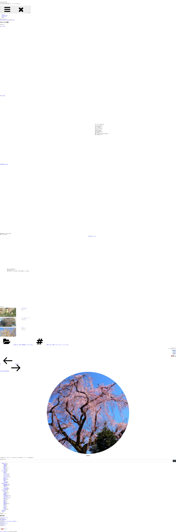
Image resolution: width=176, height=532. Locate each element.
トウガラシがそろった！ (4, 517)
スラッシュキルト (7, 476)
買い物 (5, 501)
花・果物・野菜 (6, 495)
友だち (67, 344)
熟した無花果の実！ (3, 519)
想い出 (5, 508)
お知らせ (3, 510)
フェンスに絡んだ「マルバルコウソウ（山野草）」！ (9, 521)
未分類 (3, 511)
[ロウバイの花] (69, 60)
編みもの (5, 479)
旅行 (4, 500)
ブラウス (56, 344)
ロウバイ (60, 344)
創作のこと (4, 463)
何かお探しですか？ (3, 459)
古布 (4, 486)
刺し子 (5, 477)
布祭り (3, 17)
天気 (4, 505)
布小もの (31, 344)
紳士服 (5, 465)
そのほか (5, 509)
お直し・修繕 (6, 488)
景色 (4, 504)
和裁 (4, 472)
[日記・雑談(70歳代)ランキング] (173, 356)
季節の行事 (5, 503)
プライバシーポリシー (3, 531)
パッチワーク (6, 473)
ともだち (27, 344)
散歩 (4, 498)
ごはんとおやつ (6, 497)
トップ (3, 14)
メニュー (29, 12)
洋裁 (4, 471)
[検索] (174, 461)
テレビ (5, 506)
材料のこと (4, 483)
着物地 (48, 344)
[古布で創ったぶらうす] (132, 270)
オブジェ (5, 481)
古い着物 (53, 344)
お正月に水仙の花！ (24, 308)
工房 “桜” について (5, 15)
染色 (4, 480)
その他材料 (5, 489)
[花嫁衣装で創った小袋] (69, 198)
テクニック (4, 470)
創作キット (5, 478)
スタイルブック (4, 16)
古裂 (50, 344)
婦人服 (20, 344)
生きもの (5, 496)
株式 (4, 507)
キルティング (6, 475)
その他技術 (5, 482)
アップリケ (5, 474)
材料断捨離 (23, 344)
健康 (4, 502)
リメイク (64, 344)
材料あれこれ (16, 344)
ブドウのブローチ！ (3, 524)
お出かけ (5, 499)
